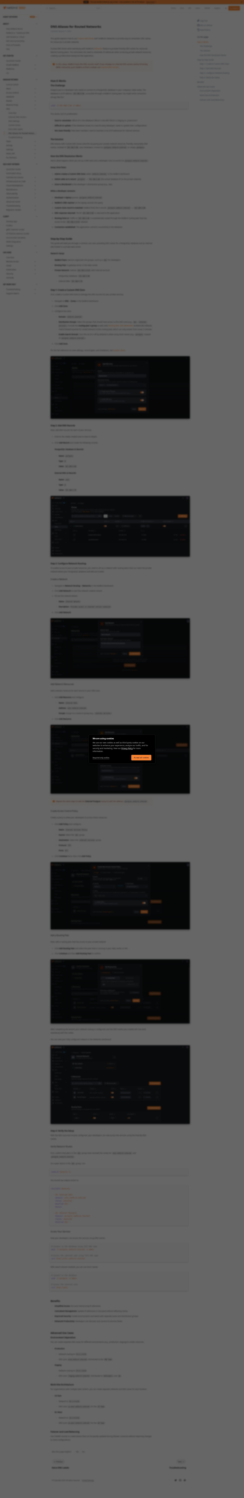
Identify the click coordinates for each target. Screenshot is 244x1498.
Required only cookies (101, 757)
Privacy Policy (127, 748)
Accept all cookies (141, 757)
